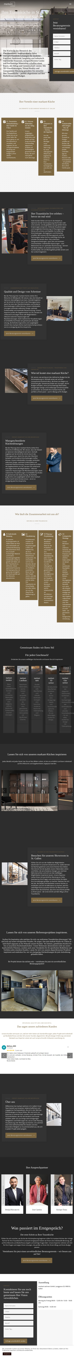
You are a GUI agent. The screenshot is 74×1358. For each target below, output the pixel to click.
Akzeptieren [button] (7, 1354)
